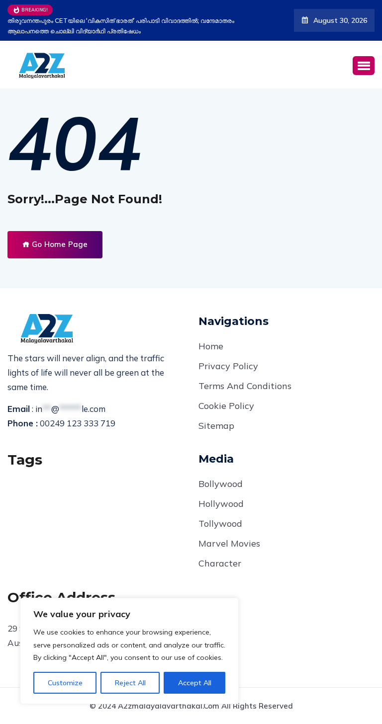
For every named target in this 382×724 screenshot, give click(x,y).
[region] (129, 651)
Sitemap (216, 425)
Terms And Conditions (244, 386)
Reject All (130, 682)
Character (219, 563)
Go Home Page (59, 244)
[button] (364, 65)
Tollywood (220, 523)
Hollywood (221, 503)
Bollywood (220, 483)
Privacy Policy (228, 366)
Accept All (194, 682)
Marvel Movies (229, 543)
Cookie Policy (226, 405)
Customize (65, 682)
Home (210, 346)
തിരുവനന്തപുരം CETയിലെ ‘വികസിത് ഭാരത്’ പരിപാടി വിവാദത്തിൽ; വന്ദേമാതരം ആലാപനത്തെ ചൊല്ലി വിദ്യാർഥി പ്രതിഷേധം (120, 26)
